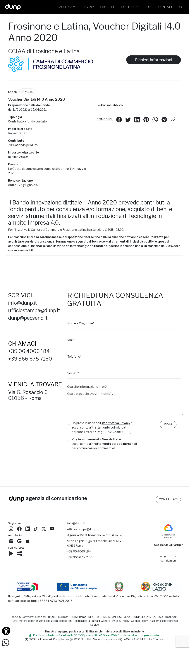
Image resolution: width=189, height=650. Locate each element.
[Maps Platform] (172, 551)
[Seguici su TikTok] (36, 528)
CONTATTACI (168, 499)
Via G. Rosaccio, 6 (101, 535)
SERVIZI (86, 7)
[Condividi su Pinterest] (146, 119)
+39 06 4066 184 (29, 351)
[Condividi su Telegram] (164, 119)
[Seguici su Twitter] (44, 528)
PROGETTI (107, 7)
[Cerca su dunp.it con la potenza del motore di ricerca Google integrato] (181, 7)
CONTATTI (165, 7)
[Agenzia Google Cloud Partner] (168, 531)
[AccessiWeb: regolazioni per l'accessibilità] (6, 631)
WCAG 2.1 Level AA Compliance (48, 639)
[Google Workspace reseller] (164, 551)
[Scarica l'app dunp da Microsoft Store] (19, 553)
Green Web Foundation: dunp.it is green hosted (131, 635)
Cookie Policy (139, 620)
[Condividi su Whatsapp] (155, 119)
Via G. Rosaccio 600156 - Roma (28, 395)
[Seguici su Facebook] (19, 528)
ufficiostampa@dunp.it (34, 310)
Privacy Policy (120, 620)
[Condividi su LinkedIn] (137, 119)
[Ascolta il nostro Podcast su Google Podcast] (19, 540)
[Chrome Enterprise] (169, 551)
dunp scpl (40, 616)
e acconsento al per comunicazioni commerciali (104, 444)
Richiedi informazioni (153, 60)
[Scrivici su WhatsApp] (5, 642)
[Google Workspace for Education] (167, 551)
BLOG (148, 7)
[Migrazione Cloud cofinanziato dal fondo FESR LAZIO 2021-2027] (94, 587)
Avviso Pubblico (111, 105)
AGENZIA (66, 7)
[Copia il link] (173, 119)
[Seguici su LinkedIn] (27, 528)
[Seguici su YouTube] (52, 528)
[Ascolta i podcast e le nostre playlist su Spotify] (11, 540)
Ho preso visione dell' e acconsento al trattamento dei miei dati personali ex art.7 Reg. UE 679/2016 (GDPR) (102, 427)
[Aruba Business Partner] (177, 551)
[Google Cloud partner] (162, 551)
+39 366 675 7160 (30, 359)
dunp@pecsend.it (28, 318)
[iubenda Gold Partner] (175, 551)
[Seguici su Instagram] (11, 528)
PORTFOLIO (130, 7)
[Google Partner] (159, 551)
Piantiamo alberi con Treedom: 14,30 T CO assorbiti (64, 635)
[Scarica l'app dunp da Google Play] (11, 553)
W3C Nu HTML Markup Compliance (95, 639)
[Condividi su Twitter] (128, 119)
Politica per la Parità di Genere (92, 620)
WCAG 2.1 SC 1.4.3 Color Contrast (143, 639)
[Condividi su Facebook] (119, 119)
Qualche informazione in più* (87, 386)
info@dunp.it (22, 303)
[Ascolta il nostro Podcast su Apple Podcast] (27, 540)
